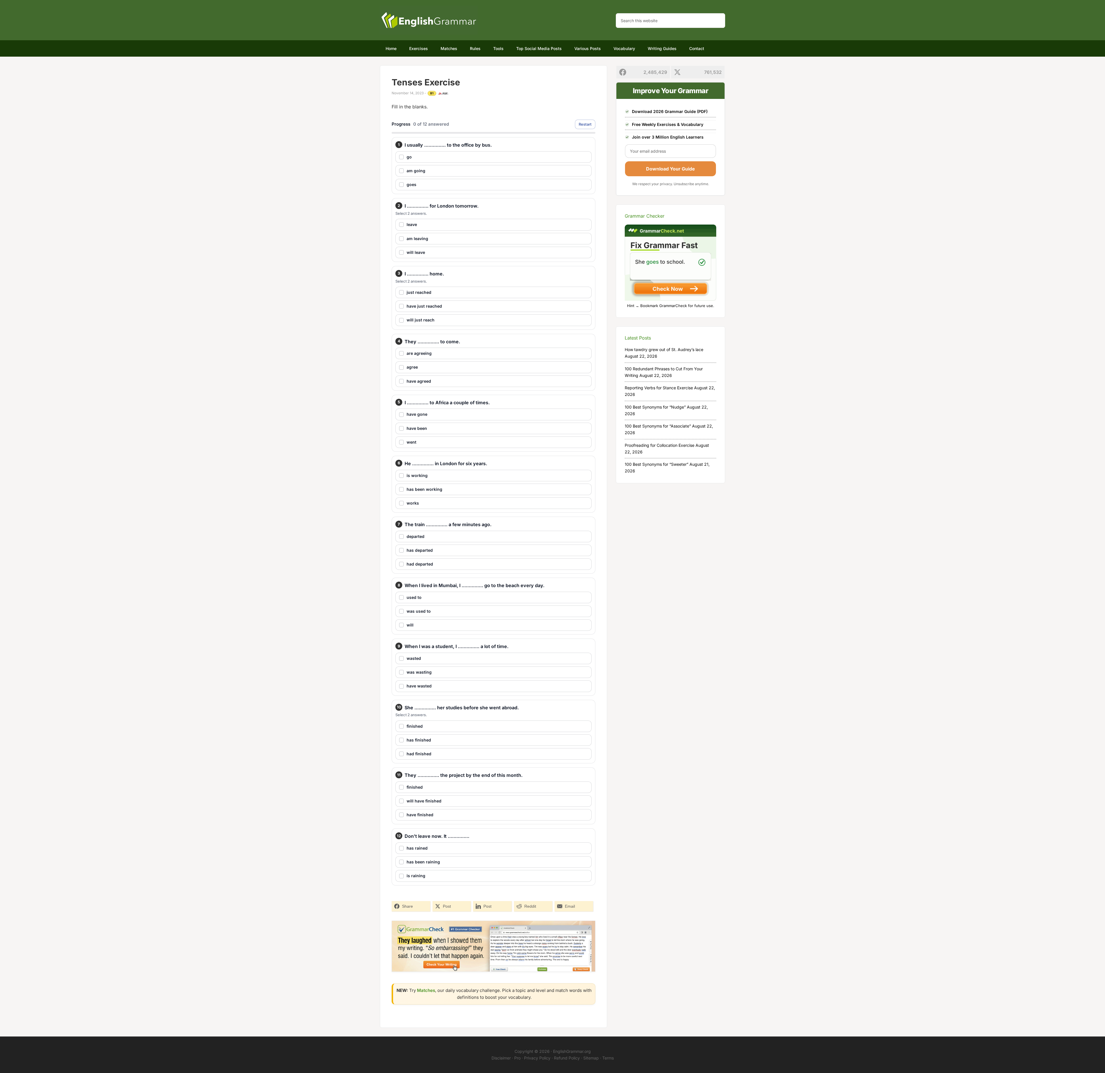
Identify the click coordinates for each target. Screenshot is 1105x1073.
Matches (426, 990)
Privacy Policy (537, 1057)
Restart (585, 124)
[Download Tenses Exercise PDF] (443, 93)
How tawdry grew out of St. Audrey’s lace (664, 349)
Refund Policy (567, 1057)
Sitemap (591, 1057)
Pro (517, 1057)
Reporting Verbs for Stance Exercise (659, 387)
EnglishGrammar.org (572, 1051)
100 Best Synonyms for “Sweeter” (656, 464)
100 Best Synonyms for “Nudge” (655, 407)
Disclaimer (501, 1057)
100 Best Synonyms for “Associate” (658, 426)
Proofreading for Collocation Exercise (659, 445)
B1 (432, 93)
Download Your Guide (670, 169)
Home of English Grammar (429, 20)
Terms (608, 1057)
